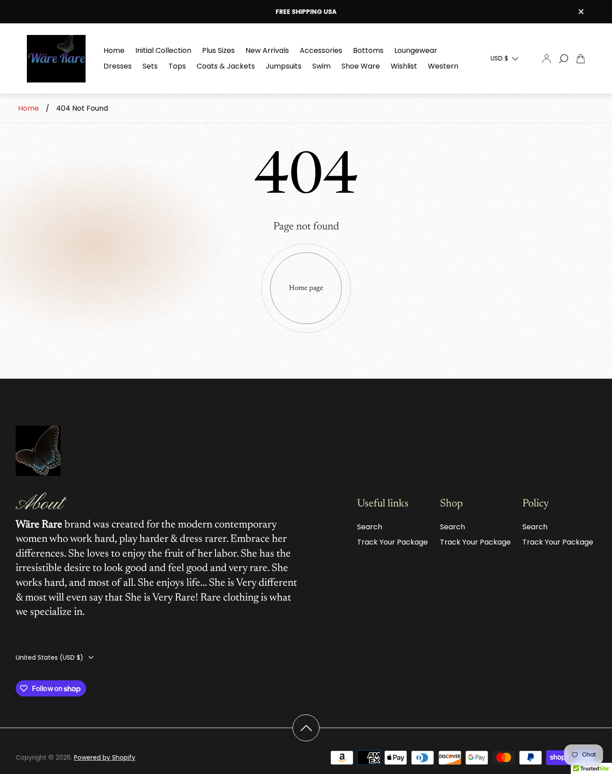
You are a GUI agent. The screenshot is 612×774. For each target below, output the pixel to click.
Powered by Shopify (104, 757)
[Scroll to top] (306, 727)
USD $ (499, 58)
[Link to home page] (38, 452)
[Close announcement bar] (580, 11)
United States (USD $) (49, 657)
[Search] (563, 59)
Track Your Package (392, 542)
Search (369, 527)
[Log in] (546, 59)
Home (28, 108)
